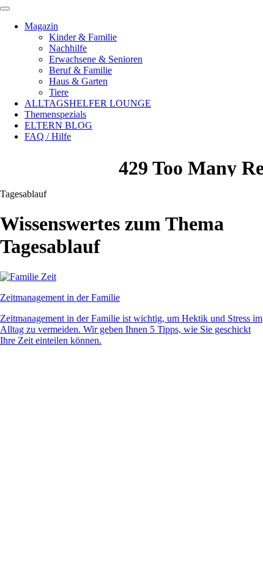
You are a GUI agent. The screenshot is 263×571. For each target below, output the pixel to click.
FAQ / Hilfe (47, 136)
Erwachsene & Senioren (96, 59)
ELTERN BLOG (58, 125)
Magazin (41, 26)
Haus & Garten (78, 81)
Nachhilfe (68, 48)
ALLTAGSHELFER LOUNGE (87, 103)
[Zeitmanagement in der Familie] (28, 276)
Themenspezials (55, 114)
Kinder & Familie (83, 37)
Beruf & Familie (80, 70)
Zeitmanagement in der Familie (60, 297)
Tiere (59, 92)
